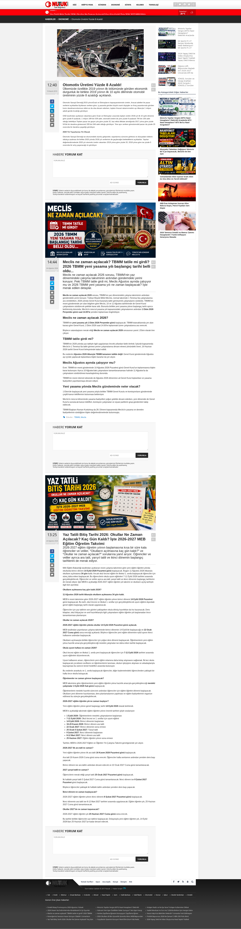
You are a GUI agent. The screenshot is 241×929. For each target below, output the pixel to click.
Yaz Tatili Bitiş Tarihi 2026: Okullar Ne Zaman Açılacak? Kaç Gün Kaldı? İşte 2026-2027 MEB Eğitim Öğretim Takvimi (69, 919)
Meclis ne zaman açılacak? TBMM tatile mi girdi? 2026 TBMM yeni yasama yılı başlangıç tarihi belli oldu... (68, 913)
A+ (153, 85)
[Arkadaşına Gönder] (52, 115)
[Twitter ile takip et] (178, 881)
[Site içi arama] (193, 4)
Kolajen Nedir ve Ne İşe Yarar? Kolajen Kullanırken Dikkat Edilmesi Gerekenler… (167, 907)
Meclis (83, 417)
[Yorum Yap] (52, 125)
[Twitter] (52, 106)
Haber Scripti (117, 888)
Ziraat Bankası (75, 895)
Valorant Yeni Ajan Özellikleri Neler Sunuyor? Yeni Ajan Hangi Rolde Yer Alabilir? (118, 910)
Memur (64, 895)
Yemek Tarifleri (87, 882)
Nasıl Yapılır (106, 895)
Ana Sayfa (106, 882)
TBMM (77, 417)
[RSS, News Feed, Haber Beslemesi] (183, 881)
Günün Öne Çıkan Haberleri (57, 900)
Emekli (189, 895)
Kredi (55, 895)
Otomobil (148, 895)
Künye (115, 882)
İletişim (123, 882)
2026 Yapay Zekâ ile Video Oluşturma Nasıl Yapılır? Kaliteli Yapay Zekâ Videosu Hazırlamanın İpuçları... (167, 919)
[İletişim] (189, 4)
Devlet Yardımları (177, 895)
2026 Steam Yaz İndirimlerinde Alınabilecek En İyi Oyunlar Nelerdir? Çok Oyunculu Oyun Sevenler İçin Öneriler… (67, 910)
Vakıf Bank (138, 895)
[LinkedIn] (52, 111)
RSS (130, 882)
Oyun (98, 882)
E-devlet (87, 895)
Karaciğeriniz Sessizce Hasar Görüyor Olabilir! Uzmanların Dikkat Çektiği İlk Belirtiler (67, 916)
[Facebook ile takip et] (173, 881)
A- (153, 89)
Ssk (48, 895)
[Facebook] (52, 102)
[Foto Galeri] (184, 4)
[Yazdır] (52, 120)
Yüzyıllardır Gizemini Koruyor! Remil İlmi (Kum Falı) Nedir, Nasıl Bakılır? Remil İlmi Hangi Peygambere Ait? (117, 919)
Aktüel (96, 895)
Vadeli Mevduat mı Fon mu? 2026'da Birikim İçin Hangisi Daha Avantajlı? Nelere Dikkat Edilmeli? (169, 910)
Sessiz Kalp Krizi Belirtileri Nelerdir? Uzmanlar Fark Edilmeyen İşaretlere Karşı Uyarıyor (168, 913)
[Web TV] (180, 4)
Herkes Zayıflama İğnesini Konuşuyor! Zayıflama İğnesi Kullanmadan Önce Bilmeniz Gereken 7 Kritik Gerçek (116, 913)
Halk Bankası (125, 895)
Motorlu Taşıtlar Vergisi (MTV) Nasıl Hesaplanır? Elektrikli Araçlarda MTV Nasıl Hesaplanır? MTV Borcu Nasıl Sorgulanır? (117, 907)
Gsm (115, 895)
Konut (158, 895)
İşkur (166, 895)
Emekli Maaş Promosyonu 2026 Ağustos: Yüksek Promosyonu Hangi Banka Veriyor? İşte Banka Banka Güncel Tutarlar (67, 907)
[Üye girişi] (187, 881)
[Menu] (175, 4)
